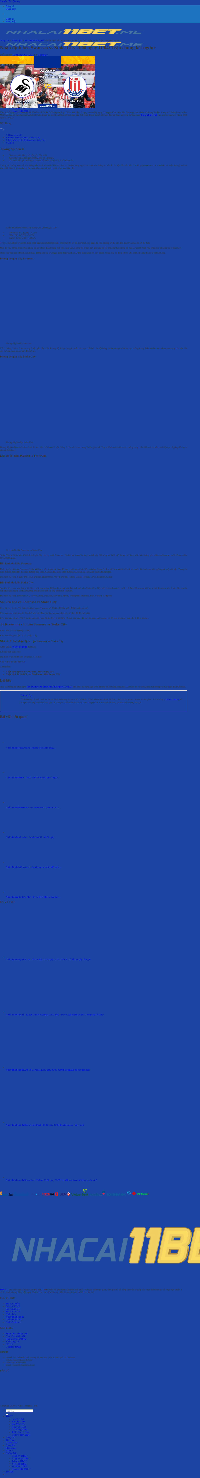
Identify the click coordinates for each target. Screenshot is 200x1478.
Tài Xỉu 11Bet (18, 1421)
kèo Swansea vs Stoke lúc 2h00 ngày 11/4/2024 (49, 686)
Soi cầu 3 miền (13, 1303)
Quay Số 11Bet (19, 1427)
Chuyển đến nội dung (10, 1)
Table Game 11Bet (20, 1432)
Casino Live (11, 1442)
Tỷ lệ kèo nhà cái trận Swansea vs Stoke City (26, 140)
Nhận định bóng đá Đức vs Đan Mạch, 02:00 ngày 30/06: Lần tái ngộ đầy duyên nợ (45, 1125)
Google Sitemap (13, 1347)
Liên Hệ (9, 1344)
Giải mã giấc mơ (13, 1322)
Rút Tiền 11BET (19, 1466)
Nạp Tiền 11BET (20, 1463)
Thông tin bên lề (15, 135)
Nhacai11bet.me (172, 699)
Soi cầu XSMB (13, 1306)
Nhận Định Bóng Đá (34, 40)
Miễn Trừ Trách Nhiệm (16, 1333)
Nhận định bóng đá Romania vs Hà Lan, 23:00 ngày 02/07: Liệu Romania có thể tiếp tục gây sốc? (51, 1180)
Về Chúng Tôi (12, 1341)
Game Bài (10, 1445)
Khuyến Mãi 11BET (21, 1469)
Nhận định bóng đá (15, 1317)
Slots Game (11, 1448)
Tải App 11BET (19, 1461)
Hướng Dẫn (11, 1453)
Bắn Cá (9, 1450)
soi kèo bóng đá (19, 646)
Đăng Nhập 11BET (21, 1458)
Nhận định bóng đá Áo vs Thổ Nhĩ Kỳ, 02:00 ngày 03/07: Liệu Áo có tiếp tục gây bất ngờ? (48, 959)
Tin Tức (9, 1471)
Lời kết (11, 143)
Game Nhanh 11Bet (21, 1435)
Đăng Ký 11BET (20, 1456)
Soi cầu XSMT (13, 1309)
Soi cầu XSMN (13, 1311)
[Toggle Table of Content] (2, 130)
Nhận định (11, 1314)
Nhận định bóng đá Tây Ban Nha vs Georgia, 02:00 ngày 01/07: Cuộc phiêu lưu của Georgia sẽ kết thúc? (55, 1014)
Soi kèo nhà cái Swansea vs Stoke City (24, 137)
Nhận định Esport (14, 1319)
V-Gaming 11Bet (20, 1429)
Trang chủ (4, 40)
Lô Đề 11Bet (18, 1419)
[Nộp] (7, 1414)
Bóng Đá (10, 1437)
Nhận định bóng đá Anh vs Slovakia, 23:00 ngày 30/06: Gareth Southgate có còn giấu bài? (48, 1070)
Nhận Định (17, 40)
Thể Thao (10, 1440)
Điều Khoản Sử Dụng (16, 1339)
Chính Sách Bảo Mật (15, 1336)
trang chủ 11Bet (149, 115)
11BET (9, 1416)
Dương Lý (43, 55)
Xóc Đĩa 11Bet (19, 1424)
